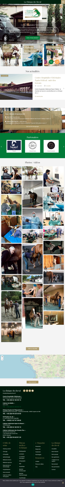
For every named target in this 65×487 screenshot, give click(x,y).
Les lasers (21, 454)
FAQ (36, 466)
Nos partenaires (55, 466)
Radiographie (22, 451)
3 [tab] (35, 154)
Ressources (39, 458)
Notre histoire (55, 451)
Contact (54, 469)
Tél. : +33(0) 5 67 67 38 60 (12, 420)
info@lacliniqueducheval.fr (9, 393)
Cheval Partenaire (51, 151)
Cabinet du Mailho (32, 29)
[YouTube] (32, 391)
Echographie (22, 461)
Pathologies (60, 84)
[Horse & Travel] (32, 145)
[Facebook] (24, 391)
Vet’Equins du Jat (8, 417)
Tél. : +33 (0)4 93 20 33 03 (12, 414)
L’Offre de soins (7, 444)
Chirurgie (5, 451)
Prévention (38, 446)
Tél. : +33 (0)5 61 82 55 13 (12, 400)
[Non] (63, 483)
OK (33, 484)
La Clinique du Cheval (32, 2)
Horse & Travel (32, 151)
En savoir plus (49, 99)
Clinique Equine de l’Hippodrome (13, 410)
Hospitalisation (6, 469)
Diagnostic (38, 449)
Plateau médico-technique (23, 445)
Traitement (38, 452)
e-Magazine (55, 84)
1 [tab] (30, 154)
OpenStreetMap (57, 377)
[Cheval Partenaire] (51, 145)
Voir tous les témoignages (32, 126)
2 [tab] (32, 154)
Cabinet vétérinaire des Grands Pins (14, 430)
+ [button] (2, 357)
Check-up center (7, 449)
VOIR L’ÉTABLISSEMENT (32, 34)
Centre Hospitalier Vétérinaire (12, 396)
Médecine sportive (7, 462)
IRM (20, 463)
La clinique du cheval (56, 444)
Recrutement (55, 464)
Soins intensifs (6, 472)
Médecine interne (7, 459)
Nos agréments (55, 457)
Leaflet (40, 377)
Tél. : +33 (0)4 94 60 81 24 (12, 437)
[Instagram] (27, 391)
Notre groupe (55, 454)
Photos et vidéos (39, 464)
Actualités (49, 84)
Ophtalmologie (6, 457)
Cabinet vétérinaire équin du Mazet (13, 423)
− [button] (2, 359)
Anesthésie (21, 466)
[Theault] (14, 145)
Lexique (37, 461)
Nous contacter (32, 382)
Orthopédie (5, 454)
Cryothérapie (22, 477)
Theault (14, 151)
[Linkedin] (30, 391)
